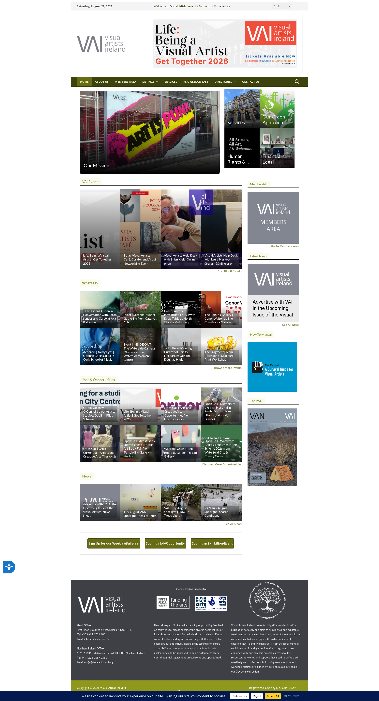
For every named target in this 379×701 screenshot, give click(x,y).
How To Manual (261, 334)
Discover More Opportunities (222, 464)
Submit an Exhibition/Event (212, 543)
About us (102, 81)
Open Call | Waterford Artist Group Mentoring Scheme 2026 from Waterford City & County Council (221, 448)
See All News (233, 524)
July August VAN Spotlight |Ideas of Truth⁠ (140, 513)
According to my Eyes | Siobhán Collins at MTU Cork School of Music (99, 355)
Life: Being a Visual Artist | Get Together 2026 (97, 259)
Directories (223, 81)
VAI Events (90, 181)
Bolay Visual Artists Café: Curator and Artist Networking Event (140, 259)
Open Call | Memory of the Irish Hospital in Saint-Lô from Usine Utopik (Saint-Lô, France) (220, 411)
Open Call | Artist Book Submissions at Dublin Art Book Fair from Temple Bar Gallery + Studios (139, 448)
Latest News (258, 256)
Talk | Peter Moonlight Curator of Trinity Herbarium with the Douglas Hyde (179, 353)
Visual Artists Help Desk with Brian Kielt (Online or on (180, 259)
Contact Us (250, 81)
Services (171, 81)
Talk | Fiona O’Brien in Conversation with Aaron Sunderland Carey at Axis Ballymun (100, 316)
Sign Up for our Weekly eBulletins (114, 543)
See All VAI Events (230, 271)
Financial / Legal (273, 159)
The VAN (256, 401)
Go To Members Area (285, 246)
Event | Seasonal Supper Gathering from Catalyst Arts (140, 318)
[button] (156, 81)
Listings (148, 81)
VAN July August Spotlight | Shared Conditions (216, 511)
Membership (258, 184)
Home (84, 81)
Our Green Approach (274, 119)
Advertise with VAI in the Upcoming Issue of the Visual (273, 308)
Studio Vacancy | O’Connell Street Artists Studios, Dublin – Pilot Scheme (99, 413)
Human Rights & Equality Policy (236, 159)
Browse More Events (228, 368)
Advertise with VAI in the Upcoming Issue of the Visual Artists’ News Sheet (99, 509)
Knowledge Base (195, 81)
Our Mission (96, 165)
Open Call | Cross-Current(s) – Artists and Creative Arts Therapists (99, 452)
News (86, 476)
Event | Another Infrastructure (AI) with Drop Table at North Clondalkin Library (179, 316)
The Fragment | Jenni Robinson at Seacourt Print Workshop (219, 355)
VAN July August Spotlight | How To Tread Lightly (177, 511)
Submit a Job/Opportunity (165, 543)
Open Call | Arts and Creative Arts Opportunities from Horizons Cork (177, 413)
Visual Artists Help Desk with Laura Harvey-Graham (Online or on (221, 259)
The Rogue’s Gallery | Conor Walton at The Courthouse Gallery (219, 318)
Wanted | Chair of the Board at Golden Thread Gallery (180, 452)
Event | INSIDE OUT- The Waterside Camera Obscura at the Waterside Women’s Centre (139, 351)
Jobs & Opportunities (98, 379)
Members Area (125, 81)
